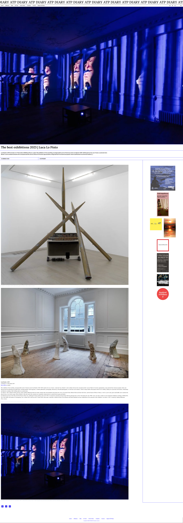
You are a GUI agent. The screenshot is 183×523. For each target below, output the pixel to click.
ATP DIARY (13, 2)
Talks (12, 5)
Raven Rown (4, 385)
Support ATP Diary (41, 5)
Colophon (29, 5)
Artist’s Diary (22, 5)
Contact (34, 5)
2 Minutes (7, 5)
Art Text (16, 5)
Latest (2, 5)
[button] (181, 5)
